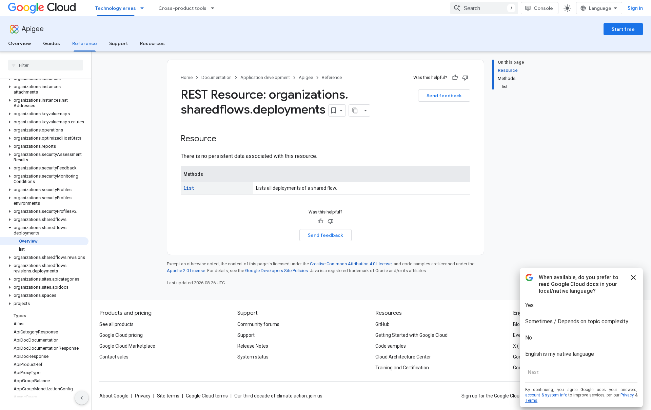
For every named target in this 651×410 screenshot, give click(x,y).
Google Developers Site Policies (276, 270)
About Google (114, 395)
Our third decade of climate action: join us (278, 395)
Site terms (168, 395)
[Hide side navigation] (81, 398)
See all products (116, 324)
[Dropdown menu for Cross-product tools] (214, 8)
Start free (623, 29)
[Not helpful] (465, 78)
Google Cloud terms (207, 395)
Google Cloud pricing (121, 335)
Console (543, 8)
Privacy (143, 395)
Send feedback (444, 96)
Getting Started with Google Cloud (411, 335)
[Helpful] (455, 78)
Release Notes (252, 346)
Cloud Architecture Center (403, 357)
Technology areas (115, 8)
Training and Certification (402, 367)
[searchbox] (45, 65)
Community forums (258, 324)
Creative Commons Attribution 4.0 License (351, 263)
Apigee (33, 29)
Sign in (635, 8)
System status (253, 357)
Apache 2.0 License (186, 270)
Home (187, 77)
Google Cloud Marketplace (127, 346)
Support (118, 43)
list (188, 188)
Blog (517, 324)
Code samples (390, 346)
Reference (84, 43)
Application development (265, 77)
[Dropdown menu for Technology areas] (144, 8)
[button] (44, 89)
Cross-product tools (182, 8)
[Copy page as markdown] (355, 110)
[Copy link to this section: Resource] (223, 139)
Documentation (216, 77)
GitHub (382, 324)
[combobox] (484, 8)
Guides (51, 43)
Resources (152, 43)
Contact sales (114, 357)
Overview (19, 43)
